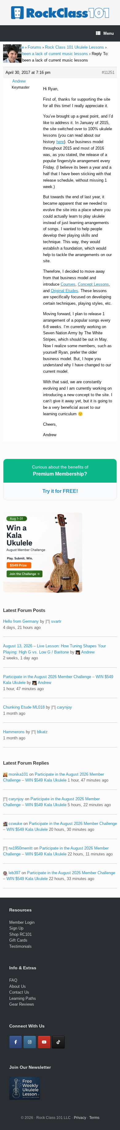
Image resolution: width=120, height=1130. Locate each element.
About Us (17, 986)
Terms (94, 1118)
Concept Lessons (93, 284)
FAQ (13, 980)
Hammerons (14, 732)
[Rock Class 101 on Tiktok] (58, 1042)
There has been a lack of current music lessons (45, 53)
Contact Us (19, 992)
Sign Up (16, 928)
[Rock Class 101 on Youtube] (44, 1042)
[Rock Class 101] (60, 12)
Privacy (80, 1118)
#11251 (108, 72)
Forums (34, 47)
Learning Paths (22, 998)
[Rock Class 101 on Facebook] (15, 1042)
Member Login (21, 922)
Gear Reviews (21, 1004)
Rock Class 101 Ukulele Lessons (74, 47)
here (60, 141)
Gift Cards (18, 940)
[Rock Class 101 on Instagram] (29, 1042)
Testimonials (20, 946)
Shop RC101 (20, 934)
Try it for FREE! (60, 491)
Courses (68, 284)
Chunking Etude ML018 (24, 707)
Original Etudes (64, 290)
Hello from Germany (21, 621)
